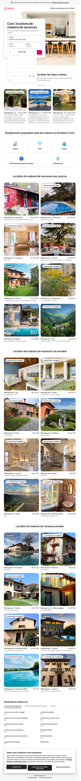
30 (33, 76)
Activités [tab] (53, 706)
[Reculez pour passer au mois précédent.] (10, 51)
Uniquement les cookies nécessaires (40, 768)
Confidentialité (32, 778)
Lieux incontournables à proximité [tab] (36, 706)
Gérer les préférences (63, 767)
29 (30, 76)
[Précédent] (36, 85)
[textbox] (16, 46)
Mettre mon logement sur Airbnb (62, 8)
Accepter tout (16, 767)
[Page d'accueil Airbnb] (9, 8)
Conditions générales (45, 778)
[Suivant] (43, 85)
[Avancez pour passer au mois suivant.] (33, 51)
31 (10, 80)
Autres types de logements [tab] (13, 706)
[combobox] (25, 39)
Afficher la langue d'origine (60, 2)
